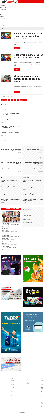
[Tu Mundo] (11, 352)
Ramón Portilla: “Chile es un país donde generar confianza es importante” (11, 150)
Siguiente (21, 100)
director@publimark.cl (27, 223)
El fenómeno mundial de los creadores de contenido (28, 35)
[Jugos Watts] (33, 281)
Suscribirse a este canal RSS (7, 96)
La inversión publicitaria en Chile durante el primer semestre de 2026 (10, 120)
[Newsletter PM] (11, 370)
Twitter (27, 382)
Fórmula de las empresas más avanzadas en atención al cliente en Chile (10, 127)
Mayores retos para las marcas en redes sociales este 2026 (27, 79)
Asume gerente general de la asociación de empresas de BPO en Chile (34, 169)
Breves (42, 403)
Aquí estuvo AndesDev (22, 414)
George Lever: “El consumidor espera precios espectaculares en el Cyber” (11, 169)
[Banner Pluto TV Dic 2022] (33, 306)
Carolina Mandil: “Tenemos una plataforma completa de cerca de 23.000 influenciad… (10, 107)
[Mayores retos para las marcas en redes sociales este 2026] (6, 78)
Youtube (27, 383)
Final (25, 100)
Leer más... (17, 48)
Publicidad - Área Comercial (12, 393)
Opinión (42, 396)
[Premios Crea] (11, 274)
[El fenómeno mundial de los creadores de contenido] (6, 35)
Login (41, 1)
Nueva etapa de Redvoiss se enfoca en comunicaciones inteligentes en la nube (31, 187)
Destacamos (20, 38)
